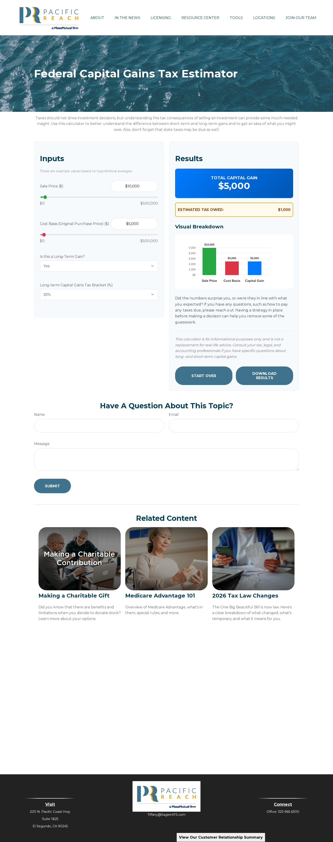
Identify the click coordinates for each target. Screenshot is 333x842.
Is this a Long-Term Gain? (62, 256)
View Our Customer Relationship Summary (221, 837)
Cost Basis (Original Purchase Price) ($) (74, 224)
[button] (97, 18)
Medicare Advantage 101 (160, 595)
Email (174, 414)
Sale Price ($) (51, 186)
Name (39, 414)
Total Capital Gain (234, 177)
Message (42, 444)
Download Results (264, 375)
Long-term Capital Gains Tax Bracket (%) (76, 285)
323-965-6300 (288, 812)
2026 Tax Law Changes (245, 595)
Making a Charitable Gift (74, 595)
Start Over (203, 376)
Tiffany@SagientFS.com (166, 815)
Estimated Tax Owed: (201, 210)
